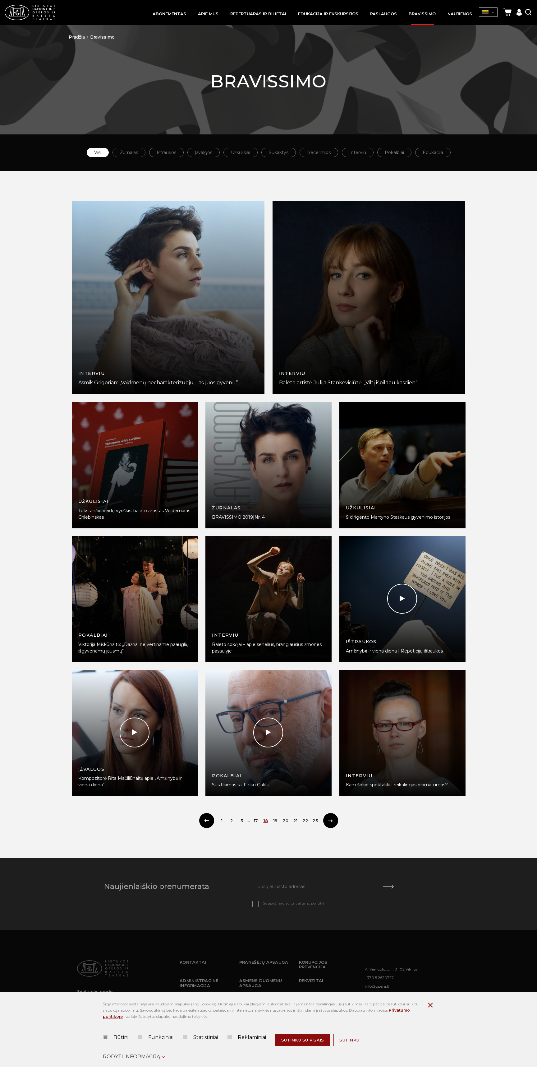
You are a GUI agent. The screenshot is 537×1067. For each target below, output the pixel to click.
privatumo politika (307, 903)
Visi (97, 152)
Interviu (357, 152)
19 (275, 820)
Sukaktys (278, 152)
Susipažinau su (293, 903)
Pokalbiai (394, 152)
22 (305, 820)
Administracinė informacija (199, 983)
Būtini (120, 1037)
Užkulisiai (240, 152)
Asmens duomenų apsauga (260, 983)
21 (295, 820)
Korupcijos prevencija (313, 965)
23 (315, 820)
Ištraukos (166, 152)
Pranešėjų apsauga (263, 962)
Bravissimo (102, 37)
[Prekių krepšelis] (507, 12)
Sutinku (349, 1039)
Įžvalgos (203, 152)
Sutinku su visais (302, 1039)
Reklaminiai (252, 1037)
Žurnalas (129, 152)
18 (266, 820)
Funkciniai (160, 1037)
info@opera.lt (377, 986)
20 (285, 820)
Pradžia (77, 37)
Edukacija (433, 152)
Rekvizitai (311, 980)
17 (256, 820)
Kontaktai (193, 962)
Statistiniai (205, 1037)
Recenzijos (319, 152)
